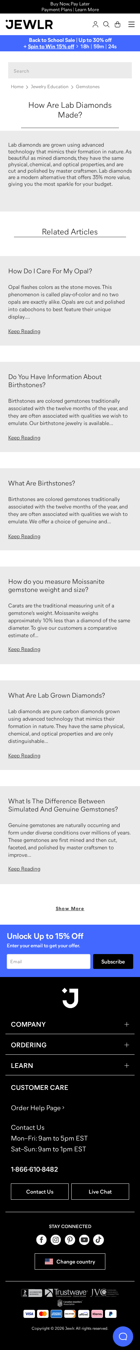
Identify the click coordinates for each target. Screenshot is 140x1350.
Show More (70, 908)
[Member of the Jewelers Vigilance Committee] (104, 1293)
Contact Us (39, 1191)
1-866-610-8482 (34, 1169)
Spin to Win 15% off (51, 46)
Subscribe (113, 961)
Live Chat (100, 1191)
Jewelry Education (50, 86)
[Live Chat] (123, 1336)
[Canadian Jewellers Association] (70, 1303)
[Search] (106, 24)
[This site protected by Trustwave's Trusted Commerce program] (66, 1293)
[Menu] (131, 24)
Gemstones (88, 86)
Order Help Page (36, 1107)
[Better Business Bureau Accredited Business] (31, 1293)
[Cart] (117, 24)
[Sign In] (95, 24)
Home (17, 86)
